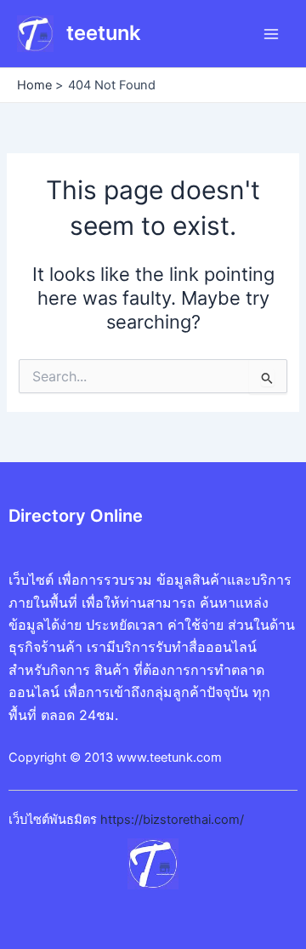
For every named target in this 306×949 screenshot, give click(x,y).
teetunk (103, 32)
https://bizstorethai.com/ (172, 819)
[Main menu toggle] (271, 34)
